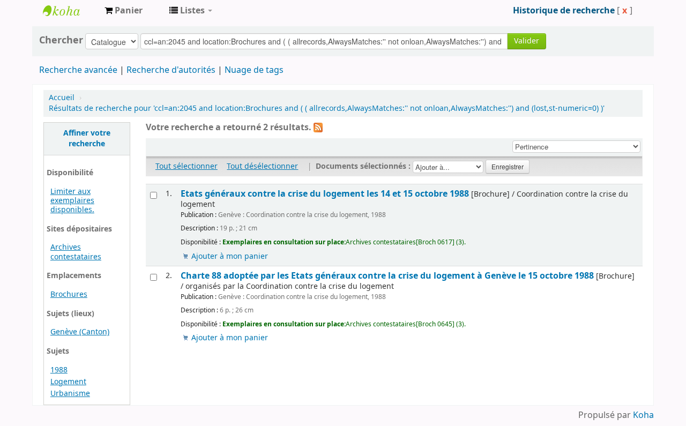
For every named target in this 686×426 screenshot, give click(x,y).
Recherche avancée (78, 70)
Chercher (61, 40)
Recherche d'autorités (170, 70)
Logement (68, 381)
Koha (643, 415)
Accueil (61, 97)
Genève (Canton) (79, 332)
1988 (59, 370)
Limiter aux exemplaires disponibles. (72, 200)
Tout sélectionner (186, 166)
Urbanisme (70, 393)
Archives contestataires (69, 10)
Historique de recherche (564, 10)
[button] (123, 10)
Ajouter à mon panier (229, 256)
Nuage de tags (254, 70)
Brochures (68, 294)
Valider (526, 41)
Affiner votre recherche (86, 139)
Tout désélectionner (262, 166)
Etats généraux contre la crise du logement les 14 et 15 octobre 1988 (325, 194)
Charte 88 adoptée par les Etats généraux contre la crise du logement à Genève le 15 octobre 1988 (387, 276)
